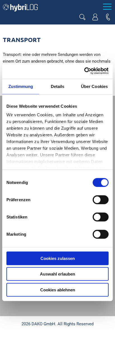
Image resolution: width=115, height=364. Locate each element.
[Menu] (107, 6)
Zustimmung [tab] (20, 86)
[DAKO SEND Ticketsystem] (95, 17)
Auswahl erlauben (57, 274)
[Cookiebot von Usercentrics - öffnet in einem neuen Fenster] (84, 71)
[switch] (101, 199)
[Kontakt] (108, 17)
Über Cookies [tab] (94, 86)
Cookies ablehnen (57, 289)
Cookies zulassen (57, 258)
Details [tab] (57, 86)
